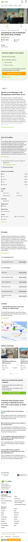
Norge (2, 512)
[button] (17, 349)
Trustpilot (3, 82)
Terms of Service (9, 534)
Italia (15, 510)
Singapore (16, 523)
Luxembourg (4, 523)
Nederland (3, 519)
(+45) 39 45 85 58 (4, 488)
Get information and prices (10, 59)
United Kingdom (5, 525)
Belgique (3, 521)
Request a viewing (8, 65)
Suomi (2, 515)
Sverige (3, 510)
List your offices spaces (6, 500)
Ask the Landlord (8, 62)
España (3, 527)
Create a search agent (6, 496)
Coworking (11, 5)
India (15, 525)
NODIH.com (17, 498)
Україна (16, 517)
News (15, 496)
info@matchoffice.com (5, 487)
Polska (15, 519)
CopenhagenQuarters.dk (20, 504)
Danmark (3, 508)
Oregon (15, 5)
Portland (19, 5)
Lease (6, 5)
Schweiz (16, 515)
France (15, 508)
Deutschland (4, 517)
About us (3, 498)
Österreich (16, 512)
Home (2, 5)
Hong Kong (16, 521)
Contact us (3, 502)
